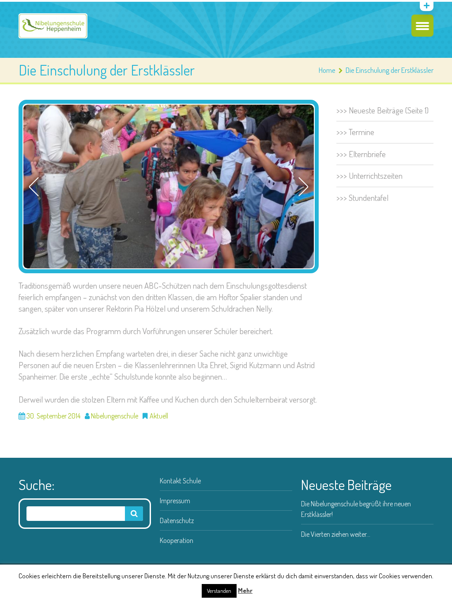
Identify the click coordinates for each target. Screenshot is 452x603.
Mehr (245, 590)
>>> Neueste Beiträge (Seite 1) (382, 110)
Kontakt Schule (180, 480)
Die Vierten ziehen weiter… (335, 534)
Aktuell (159, 415)
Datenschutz (177, 520)
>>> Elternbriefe (361, 153)
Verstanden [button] (219, 590)
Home (327, 70)
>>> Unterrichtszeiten (369, 175)
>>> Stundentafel (362, 197)
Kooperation (176, 540)
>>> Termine (355, 131)
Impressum (175, 500)
